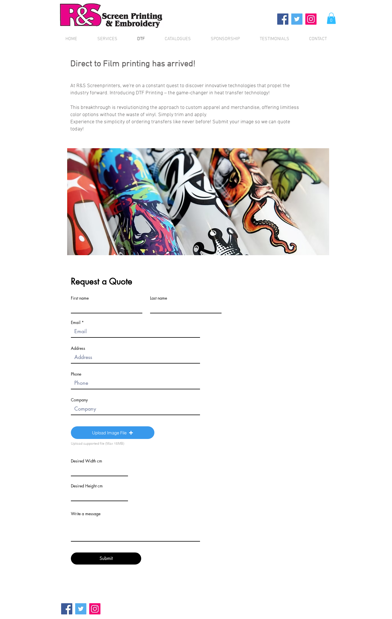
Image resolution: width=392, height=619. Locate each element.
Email (75, 323)
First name (80, 298)
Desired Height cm (87, 486)
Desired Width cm (86, 461)
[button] (331, 18)
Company (79, 400)
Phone (76, 374)
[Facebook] (282, 19)
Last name (158, 298)
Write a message (85, 514)
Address (78, 348)
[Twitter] (296, 19)
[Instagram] (311, 19)
